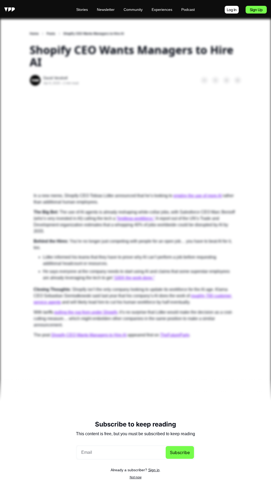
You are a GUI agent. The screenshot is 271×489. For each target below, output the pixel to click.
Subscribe (180, 452)
